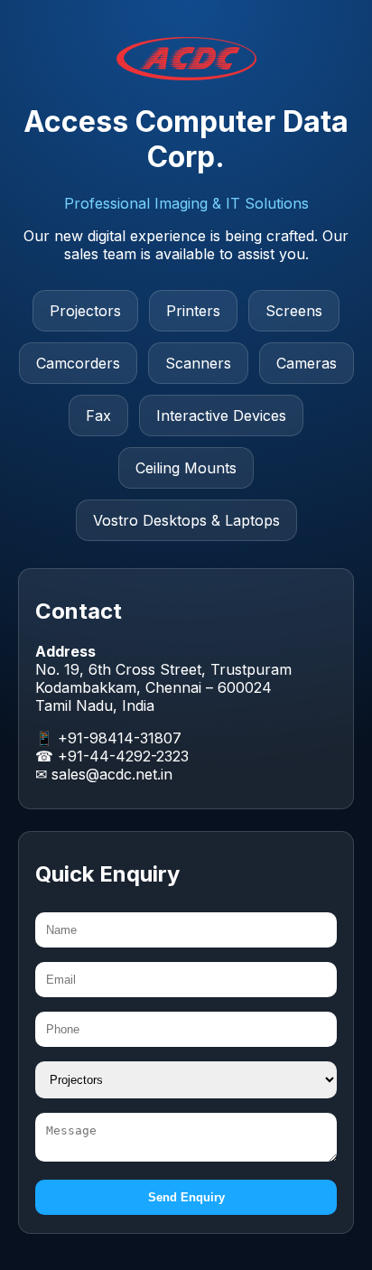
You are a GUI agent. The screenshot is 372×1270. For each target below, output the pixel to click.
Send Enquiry (186, 1197)
